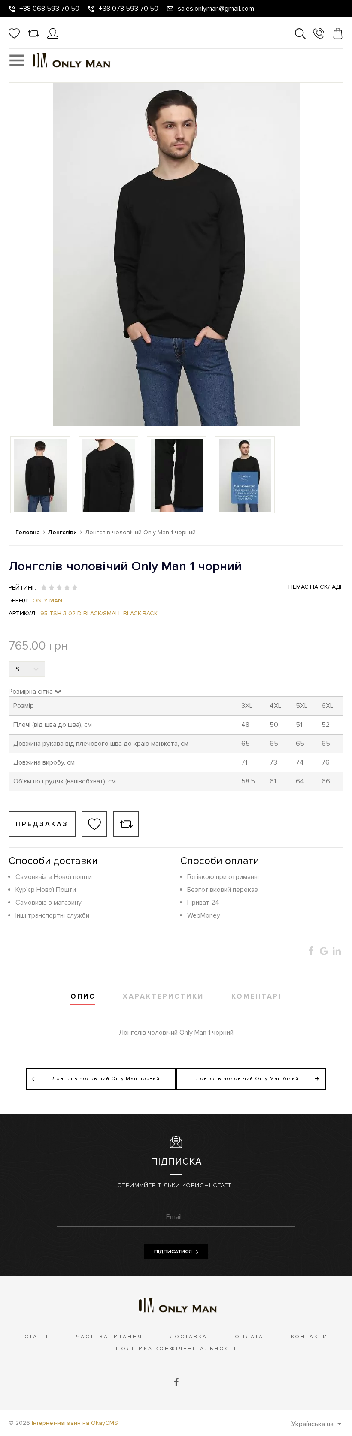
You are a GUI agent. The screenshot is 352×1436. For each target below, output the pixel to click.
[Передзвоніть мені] (318, 34)
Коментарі (256, 996)
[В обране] (94, 824)
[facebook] (176, 1383)
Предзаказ (42, 824)
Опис (82, 996)
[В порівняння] (126, 824)
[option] (40, 474)
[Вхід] (52, 37)
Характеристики (163, 996)
